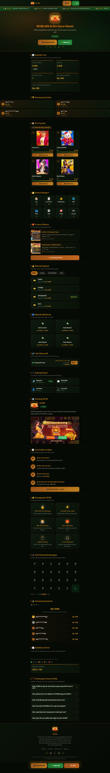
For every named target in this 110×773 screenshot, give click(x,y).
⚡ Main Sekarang (42, 155)
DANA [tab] (34, 273)
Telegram (66, 749)
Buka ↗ (74, 362)
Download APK (47, 42)
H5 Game (50, 749)
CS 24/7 (71, 765)
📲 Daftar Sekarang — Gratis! (55, 489)
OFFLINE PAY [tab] (52, 273)
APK (67, 3)
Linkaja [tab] (42, 273)
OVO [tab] (61, 273)
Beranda (43, 749)
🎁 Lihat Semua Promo (55, 258)
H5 (75, 3)
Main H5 (65, 42)
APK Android (58, 749)
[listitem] (36, 200)
